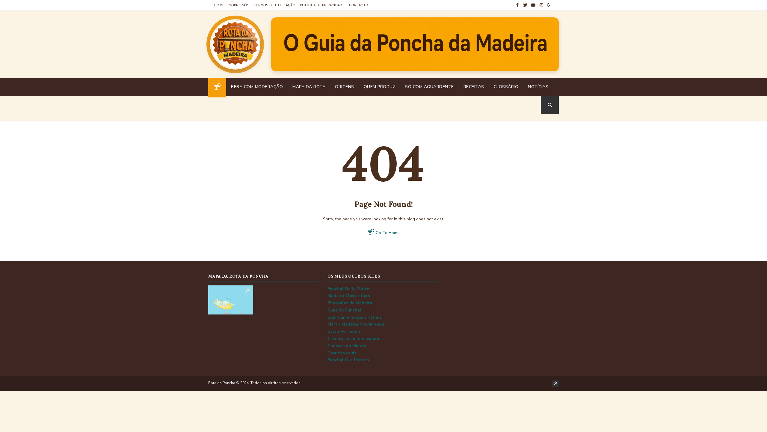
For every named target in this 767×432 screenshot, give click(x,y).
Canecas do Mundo (346, 346)
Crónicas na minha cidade (353, 338)
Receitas (473, 87)
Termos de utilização (274, 5)
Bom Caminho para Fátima (354, 317)
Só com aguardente (429, 87)
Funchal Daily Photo (348, 289)
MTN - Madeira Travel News (356, 324)
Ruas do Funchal (344, 310)
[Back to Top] (555, 383)
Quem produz (380, 87)
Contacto (358, 5)
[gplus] (549, 5)
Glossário (506, 87)
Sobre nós (239, 5)
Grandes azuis (341, 353)
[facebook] (517, 5)
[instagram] (541, 5)
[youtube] (533, 5)
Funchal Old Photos (348, 360)
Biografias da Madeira (349, 303)
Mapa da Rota (308, 87)
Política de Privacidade (322, 5)
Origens (344, 87)
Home (219, 5)
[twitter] (525, 5)
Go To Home (387, 233)
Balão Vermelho (343, 331)
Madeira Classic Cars (348, 296)
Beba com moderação (257, 87)
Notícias (538, 87)
